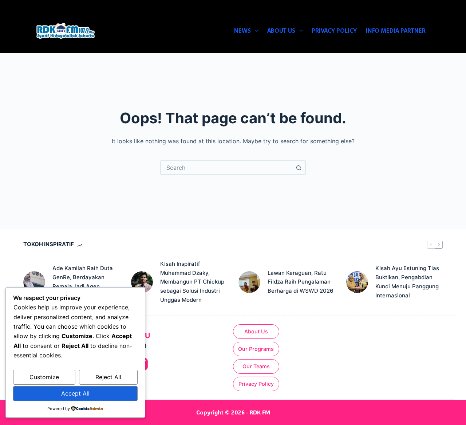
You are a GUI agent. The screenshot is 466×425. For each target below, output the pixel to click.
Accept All (75, 393)
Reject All (108, 377)
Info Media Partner (396, 31)
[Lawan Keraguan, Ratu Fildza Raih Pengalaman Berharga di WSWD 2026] (249, 282)
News (242, 31)
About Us (281, 31)
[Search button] (298, 167)
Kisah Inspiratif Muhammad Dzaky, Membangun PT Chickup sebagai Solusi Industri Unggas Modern (192, 281)
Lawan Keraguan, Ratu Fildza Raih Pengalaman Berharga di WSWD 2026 (300, 281)
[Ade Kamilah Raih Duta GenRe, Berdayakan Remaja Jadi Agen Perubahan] (34, 282)
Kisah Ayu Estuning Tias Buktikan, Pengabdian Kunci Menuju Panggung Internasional (407, 281)
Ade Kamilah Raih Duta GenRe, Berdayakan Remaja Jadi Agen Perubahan (82, 281)
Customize (44, 377)
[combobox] (226, 167)
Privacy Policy (334, 31)
